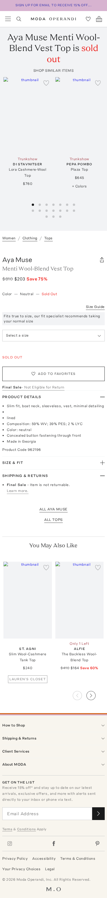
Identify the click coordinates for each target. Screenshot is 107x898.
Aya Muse (17, 259)
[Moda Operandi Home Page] (53, 19)
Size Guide (95, 307)
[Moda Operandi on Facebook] (53, 843)
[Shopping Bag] (99, 19)
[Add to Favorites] (46, 82)
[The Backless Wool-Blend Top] (79, 600)
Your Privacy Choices (21, 869)
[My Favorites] (88, 19)
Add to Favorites (57, 374)
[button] (95, 694)
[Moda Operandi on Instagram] (10, 843)
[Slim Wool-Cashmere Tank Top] (27, 600)
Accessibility (44, 858)
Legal (50, 869)
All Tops (53, 519)
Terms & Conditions (77, 858)
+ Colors (79, 186)
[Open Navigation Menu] (8, 19)
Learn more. (18, 491)
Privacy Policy (15, 858)
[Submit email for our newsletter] (98, 813)
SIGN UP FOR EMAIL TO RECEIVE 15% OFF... (53, 5)
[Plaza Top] (79, 115)
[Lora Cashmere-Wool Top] (27, 115)
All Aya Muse (53, 509)
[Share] (102, 260)
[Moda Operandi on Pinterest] (97, 843)
